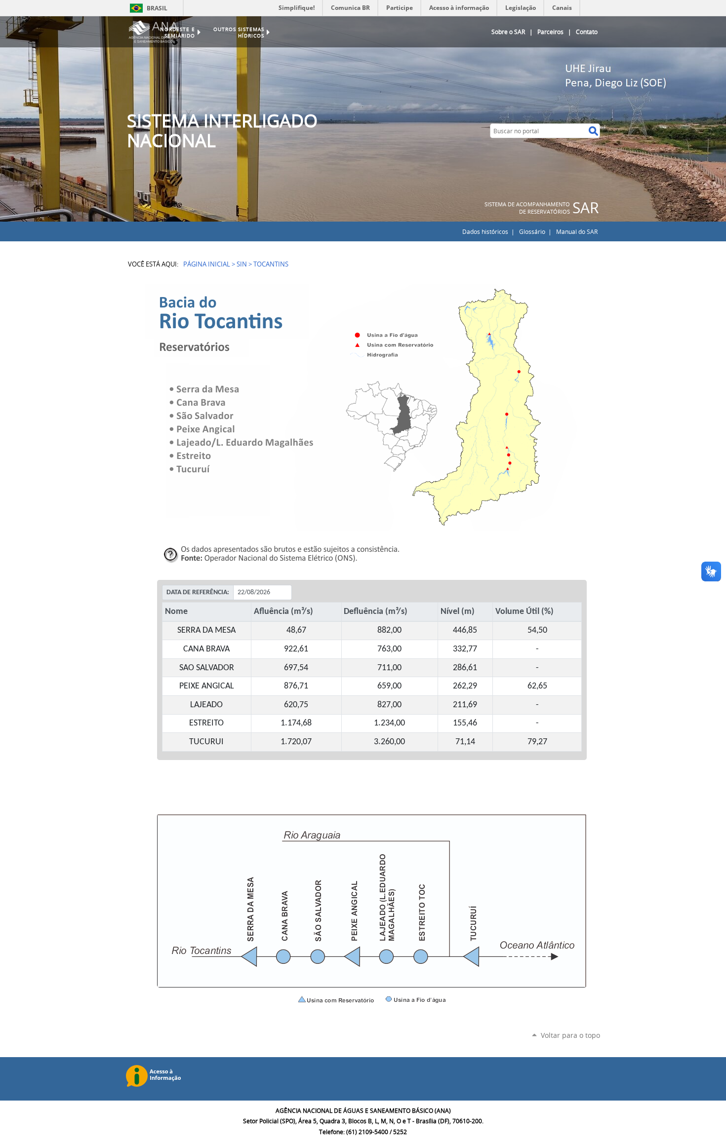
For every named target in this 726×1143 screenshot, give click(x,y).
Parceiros (550, 32)
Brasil (157, 8)
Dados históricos (485, 231)
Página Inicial (206, 264)
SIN (242, 264)
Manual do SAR (577, 231)
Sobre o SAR (508, 32)
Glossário (532, 231)
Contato (587, 32)
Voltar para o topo (570, 1035)
